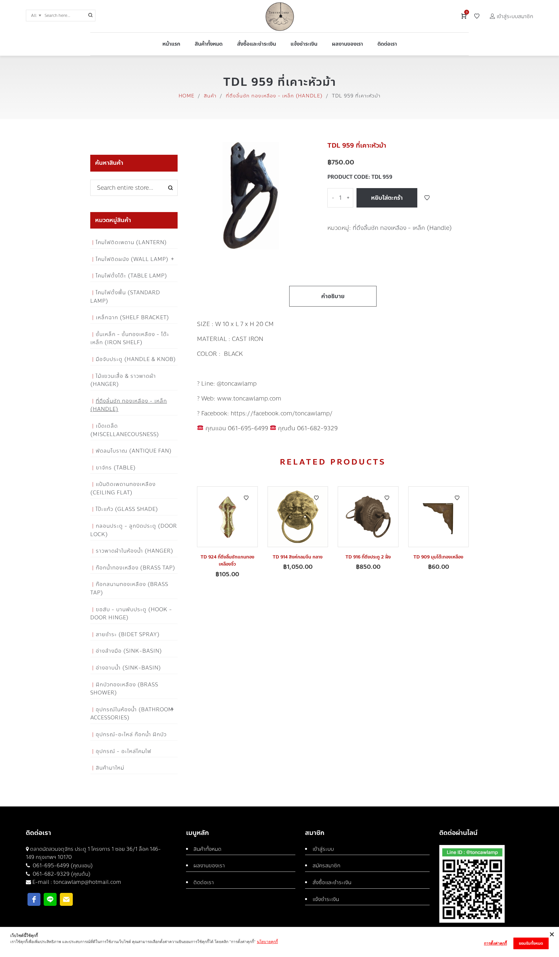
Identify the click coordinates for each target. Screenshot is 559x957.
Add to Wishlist (427, 198)
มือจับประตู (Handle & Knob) (136, 359)
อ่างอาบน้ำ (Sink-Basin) (128, 668)
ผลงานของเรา (209, 865)
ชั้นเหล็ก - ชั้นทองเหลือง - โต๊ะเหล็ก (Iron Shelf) (129, 338)
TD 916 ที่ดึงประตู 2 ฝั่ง (368, 557)
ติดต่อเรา (203, 882)
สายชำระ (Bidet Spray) (128, 634)
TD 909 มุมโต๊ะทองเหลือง (438, 557)
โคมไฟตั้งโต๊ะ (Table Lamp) (131, 276)
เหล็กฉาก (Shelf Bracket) (132, 317)
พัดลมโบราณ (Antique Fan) (134, 451)
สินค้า (210, 96)
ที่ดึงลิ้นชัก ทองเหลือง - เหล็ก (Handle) (274, 96)
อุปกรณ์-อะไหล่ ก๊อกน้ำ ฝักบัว (131, 734)
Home (186, 96)
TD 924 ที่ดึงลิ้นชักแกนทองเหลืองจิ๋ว (227, 561)
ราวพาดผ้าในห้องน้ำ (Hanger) (134, 551)
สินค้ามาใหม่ (110, 768)
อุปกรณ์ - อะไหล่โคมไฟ (123, 751)
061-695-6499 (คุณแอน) (62, 865)
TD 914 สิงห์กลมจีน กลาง (298, 557)
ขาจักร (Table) (116, 468)
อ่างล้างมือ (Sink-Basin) (129, 651)
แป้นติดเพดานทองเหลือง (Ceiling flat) (123, 488)
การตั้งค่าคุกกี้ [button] (495, 943)
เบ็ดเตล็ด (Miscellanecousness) (124, 430)
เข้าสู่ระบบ (323, 849)
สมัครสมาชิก (326, 865)
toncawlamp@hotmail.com (87, 882)
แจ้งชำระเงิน (325, 899)
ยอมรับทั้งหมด (531, 943)
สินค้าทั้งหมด (207, 849)
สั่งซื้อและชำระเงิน (331, 882)
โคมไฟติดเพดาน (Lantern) (131, 242)
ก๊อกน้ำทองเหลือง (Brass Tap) (135, 568)
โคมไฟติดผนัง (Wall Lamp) (132, 259)
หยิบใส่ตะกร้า (387, 197)
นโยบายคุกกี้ (267, 941)
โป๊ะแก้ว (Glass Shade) (127, 509)
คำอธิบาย (333, 296)
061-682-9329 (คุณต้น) (61, 874)
